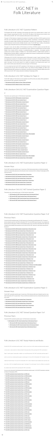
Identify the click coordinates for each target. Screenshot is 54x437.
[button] (1, 2)
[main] (27, 10)
